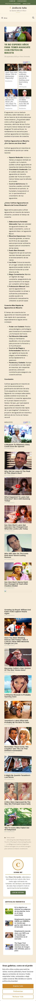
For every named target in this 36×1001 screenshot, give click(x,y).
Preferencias (18, 991)
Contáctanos (21, 1)
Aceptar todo (18, 986)
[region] (18, 982)
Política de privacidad (13, 3)
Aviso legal (26, 3)
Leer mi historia (18, 892)
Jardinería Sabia (19, 7)
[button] (33, 17)
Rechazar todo (18, 996)
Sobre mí (12, 1)
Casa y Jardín (10, 837)
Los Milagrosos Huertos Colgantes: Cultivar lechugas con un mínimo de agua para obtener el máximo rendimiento (17, 846)
